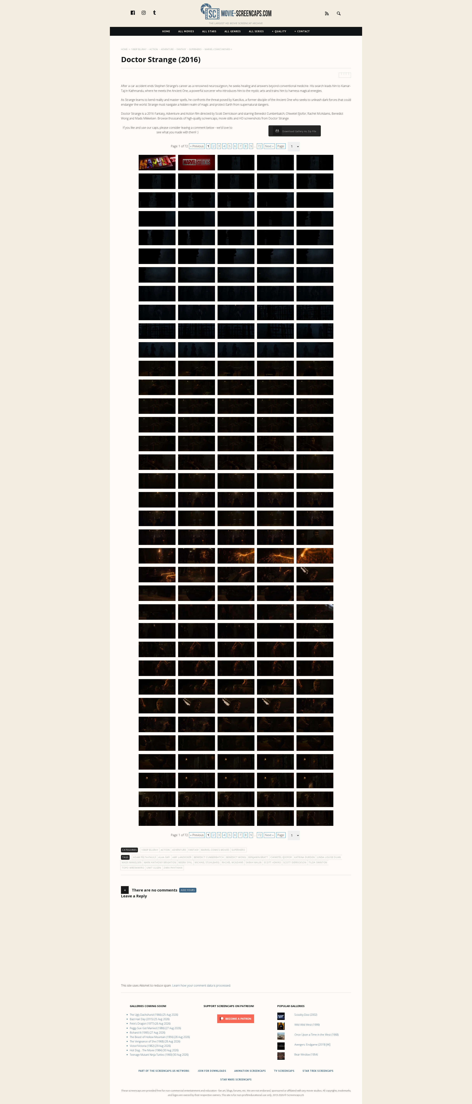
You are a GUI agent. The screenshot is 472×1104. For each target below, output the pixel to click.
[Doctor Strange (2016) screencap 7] (196, 189)
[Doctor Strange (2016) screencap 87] (196, 488)
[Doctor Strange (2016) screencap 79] (275, 451)
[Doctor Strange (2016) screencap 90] (315, 488)
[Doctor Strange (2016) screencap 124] (275, 620)
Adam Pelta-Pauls (144, 857)
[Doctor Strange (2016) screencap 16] (157, 226)
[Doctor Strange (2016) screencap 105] (315, 545)
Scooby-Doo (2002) (305, 1014)
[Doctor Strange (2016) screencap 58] (236, 376)
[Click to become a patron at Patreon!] (235, 1024)
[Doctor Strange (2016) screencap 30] (315, 264)
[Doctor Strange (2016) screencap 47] (196, 339)
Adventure (179, 849)
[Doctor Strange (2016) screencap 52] (196, 357)
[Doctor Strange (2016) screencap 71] (157, 432)
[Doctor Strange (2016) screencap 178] (236, 826)
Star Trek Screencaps (318, 1070)
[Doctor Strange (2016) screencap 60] (315, 376)
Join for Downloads (212, 1070)
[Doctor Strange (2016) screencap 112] (196, 582)
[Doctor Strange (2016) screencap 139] (275, 676)
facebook (137, 12)
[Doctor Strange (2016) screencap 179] (275, 826)
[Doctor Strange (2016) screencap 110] (315, 563)
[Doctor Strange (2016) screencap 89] (275, 488)
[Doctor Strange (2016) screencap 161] (157, 769)
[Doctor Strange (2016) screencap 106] (157, 563)
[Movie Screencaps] (236, 11)
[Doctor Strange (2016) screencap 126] (157, 638)
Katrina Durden (304, 857)
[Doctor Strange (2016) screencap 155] (315, 732)
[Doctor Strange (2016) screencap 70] (315, 414)
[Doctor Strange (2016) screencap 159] (275, 751)
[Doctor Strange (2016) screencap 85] (315, 470)
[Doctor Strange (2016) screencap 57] (196, 376)
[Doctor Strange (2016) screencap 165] (315, 769)
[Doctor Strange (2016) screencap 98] (236, 526)
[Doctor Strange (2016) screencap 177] (196, 826)
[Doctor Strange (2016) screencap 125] (315, 620)
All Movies (186, 31)
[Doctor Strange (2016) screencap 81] (157, 470)
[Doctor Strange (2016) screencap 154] (275, 732)
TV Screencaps (284, 1070)
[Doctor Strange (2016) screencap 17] (196, 226)
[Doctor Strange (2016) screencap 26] (157, 264)
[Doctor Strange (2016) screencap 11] (157, 208)
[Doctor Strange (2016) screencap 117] (196, 601)
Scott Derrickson (294, 862)
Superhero (238, 849)
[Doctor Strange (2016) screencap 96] (157, 526)
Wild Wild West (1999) (307, 1024)
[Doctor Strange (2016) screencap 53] (236, 357)
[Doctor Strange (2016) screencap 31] (157, 282)
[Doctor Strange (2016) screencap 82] (196, 470)
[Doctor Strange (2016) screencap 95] (315, 507)
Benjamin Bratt (258, 857)
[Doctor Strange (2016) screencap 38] (236, 301)
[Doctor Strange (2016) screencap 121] (157, 620)
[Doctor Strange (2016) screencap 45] (315, 320)
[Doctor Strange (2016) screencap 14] (275, 208)
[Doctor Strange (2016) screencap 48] (236, 339)
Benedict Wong (236, 857)
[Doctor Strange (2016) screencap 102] (196, 545)
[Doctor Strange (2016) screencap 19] (275, 226)
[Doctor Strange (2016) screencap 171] (157, 807)
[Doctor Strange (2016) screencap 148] (236, 713)
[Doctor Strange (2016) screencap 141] (157, 694)
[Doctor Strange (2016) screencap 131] (157, 657)
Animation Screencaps (250, 1070)
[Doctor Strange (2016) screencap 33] (236, 282)
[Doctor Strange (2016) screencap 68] (236, 414)
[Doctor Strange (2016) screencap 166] (157, 788)
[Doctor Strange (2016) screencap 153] (236, 732)
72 (259, 146)
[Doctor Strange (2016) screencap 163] (236, 769)
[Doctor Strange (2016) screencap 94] (275, 507)
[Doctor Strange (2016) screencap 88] (236, 488)
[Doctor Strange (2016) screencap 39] (275, 301)
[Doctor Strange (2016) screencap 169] (275, 788)
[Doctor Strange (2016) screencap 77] (196, 451)
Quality (280, 31)
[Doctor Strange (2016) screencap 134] (275, 657)
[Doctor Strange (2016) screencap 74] (275, 432)
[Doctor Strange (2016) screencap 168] (236, 788)
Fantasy (193, 849)
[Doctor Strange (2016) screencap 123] (236, 620)
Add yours (188, 890)
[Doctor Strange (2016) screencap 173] (236, 807)
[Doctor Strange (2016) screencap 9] (275, 189)
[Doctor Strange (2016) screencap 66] (157, 414)
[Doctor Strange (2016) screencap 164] (275, 769)
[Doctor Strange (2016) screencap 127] (196, 638)
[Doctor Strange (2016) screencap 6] (157, 189)
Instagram (147, 12)
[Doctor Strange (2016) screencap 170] (315, 788)
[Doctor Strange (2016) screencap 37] (196, 301)
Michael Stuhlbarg (207, 862)
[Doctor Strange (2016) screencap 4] (275, 170)
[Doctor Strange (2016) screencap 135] (315, 657)
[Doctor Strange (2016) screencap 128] (236, 638)
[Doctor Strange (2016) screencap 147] (196, 713)
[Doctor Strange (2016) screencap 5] (315, 170)
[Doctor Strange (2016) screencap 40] (315, 301)
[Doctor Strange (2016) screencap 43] (236, 320)
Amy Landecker (182, 857)
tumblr (158, 12)
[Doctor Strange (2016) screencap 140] (315, 676)
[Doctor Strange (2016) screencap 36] (157, 301)
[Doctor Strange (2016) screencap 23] (236, 245)
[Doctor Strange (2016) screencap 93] (236, 507)
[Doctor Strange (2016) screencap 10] (315, 189)
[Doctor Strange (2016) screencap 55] (315, 357)
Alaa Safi (164, 857)
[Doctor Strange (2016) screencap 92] (196, 507)
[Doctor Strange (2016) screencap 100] (315, 526)
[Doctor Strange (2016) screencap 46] (157, 339)
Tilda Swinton (318, 862)
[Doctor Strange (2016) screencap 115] (315, 582)
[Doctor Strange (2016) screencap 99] (275, 526)
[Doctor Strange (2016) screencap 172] (196, 807)
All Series (256, 31)
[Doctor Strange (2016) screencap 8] (236, 189)
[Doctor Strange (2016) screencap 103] (236, 545)
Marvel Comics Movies (215, 849)
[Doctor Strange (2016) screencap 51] (157, 357)
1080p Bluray (149, 849)
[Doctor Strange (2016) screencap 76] (157, 451)
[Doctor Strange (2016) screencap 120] (315, 601)
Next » (269, 146)
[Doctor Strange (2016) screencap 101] (157, 545)
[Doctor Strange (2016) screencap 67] (196, 414)
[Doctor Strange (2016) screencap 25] (315, 245)
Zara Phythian (173, 867)
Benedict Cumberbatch (209, 857)
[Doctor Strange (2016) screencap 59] (275, 376)
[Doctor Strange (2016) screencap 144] (275, 694)
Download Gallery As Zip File (299, 131)
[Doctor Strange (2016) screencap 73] (236, 432)
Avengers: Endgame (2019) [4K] (312, 1044)
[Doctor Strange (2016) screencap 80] (315, 451)
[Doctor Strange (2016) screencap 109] (275, 563)
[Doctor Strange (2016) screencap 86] (157, 488)
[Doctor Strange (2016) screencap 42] (196, 320)
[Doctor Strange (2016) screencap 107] (196, 563)
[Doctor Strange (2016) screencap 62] (196, 395)
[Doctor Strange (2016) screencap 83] (236, 470)
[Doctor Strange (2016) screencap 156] (157, 751)
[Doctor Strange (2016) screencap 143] (236, 694)
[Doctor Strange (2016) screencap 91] (157, 507)
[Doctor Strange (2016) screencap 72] (196, 432)
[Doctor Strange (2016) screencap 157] (196, 751)
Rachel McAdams (233, 862)
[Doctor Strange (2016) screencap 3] (236, 170)
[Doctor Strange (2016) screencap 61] (157, 395)
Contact (303, 31)
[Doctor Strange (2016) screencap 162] (196, 769)
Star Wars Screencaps (236, 1079)
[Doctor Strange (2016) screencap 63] (236, 395)
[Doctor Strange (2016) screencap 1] (157, 170)
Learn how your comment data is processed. (201, 985)
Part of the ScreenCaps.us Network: (164, 1070)
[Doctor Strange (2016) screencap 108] (236, 563)
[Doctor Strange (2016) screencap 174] (275, 807)
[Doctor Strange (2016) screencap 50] (315, 339)
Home (166, 31)
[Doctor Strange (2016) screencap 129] (275, 638)
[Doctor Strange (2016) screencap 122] (196, 620)
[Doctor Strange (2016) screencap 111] (157, 582)
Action (165, 849)
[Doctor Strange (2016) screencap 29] (275, 264)
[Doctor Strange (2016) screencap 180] (315, 826)
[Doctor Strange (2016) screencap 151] (157, 732)
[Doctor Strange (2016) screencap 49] (275, 339)
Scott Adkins (272, 862)
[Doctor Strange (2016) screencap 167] (196, 788)
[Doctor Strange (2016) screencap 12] (196, 208)
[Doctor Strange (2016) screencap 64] (275, 395)
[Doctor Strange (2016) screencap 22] (196, 245)
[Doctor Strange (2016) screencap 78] (236, 451)
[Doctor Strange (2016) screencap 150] (315, 713)
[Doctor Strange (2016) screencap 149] (275, 713)
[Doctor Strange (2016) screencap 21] (157, 245)
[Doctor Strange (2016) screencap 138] (236, 676)
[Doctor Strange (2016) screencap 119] (275, 601)
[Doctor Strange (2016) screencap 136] (157, 676)
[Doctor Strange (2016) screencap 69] (275, 414)
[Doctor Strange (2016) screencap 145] (315, 694)
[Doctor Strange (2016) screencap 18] (236, 226)
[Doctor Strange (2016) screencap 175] (315, 807)
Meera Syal (185, 862)
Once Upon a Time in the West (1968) (316, 1034)
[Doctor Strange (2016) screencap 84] (275, 470)
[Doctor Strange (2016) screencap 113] (236, 582)
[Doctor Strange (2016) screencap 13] (236, 208)
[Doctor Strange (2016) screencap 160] (315, 751)
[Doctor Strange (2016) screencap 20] (315, 226)
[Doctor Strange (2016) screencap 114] (275, 582)
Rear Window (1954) (306, 1054)
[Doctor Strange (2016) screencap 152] (196, 732)
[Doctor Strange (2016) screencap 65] (315, 395)
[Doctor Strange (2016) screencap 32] (196, 282)
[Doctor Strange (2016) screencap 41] (157, 320)
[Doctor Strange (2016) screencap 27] (196, 264)
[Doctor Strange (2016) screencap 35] (315, 282)
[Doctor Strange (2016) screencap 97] (196, 526)
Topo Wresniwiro (133, 867)
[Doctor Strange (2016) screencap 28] (236, 264)
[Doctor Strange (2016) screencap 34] (275, 282)
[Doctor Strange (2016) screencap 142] (196, 694)
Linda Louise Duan (329, 857)
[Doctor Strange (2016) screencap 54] (275, 357)
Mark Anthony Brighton (160, 862)
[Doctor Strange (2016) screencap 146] (157, 713)
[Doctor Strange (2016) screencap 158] (236, 751)
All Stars (209, 31)
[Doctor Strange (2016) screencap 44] (275, 320)
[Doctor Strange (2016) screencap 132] (196, 657)
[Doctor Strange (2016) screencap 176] (157, 826)
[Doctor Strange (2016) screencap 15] (315, 208)
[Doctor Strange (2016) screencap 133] (236, 657)
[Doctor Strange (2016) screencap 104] (275, 545)
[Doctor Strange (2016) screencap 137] (196, 676)
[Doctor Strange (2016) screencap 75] (315, 432)
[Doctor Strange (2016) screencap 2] (196, 170)
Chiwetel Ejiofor (281, 857)
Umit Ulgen (154, 867)
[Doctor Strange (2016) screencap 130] (315, 638)
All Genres (233, 31)
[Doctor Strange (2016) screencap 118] (236, 601)
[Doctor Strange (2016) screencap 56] (157, 376)
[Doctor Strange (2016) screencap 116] (157, 601)
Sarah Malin (253, 862)
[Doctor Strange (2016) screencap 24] (275, 245)
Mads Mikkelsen (132, 862)
